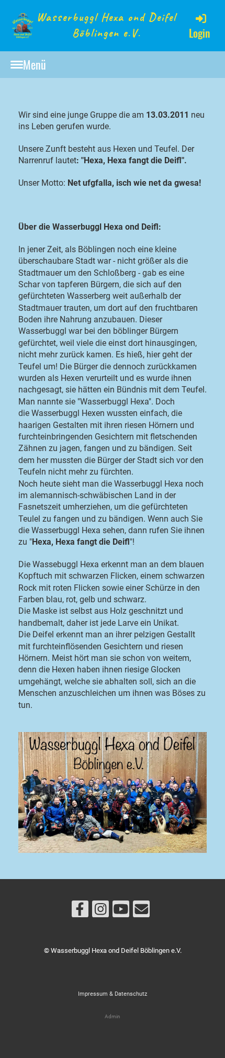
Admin (112, 1016)
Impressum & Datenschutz (112, 994)
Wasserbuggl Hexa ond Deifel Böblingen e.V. (106, 25)
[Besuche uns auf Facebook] (80, 911)
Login (199, 33)
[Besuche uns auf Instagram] (100, 911)
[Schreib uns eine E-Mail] (141, 911)
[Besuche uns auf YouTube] (121, 911)
